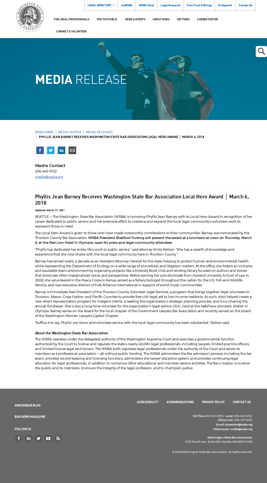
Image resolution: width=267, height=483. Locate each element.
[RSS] (58, 438)
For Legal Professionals (71, 19)
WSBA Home (44, 132)
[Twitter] (38, 438)
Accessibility (147, 402)
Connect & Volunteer (71, 31)
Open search (261, 51)
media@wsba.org (49, 177)
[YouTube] (48, 438)
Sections (183, 19)
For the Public (107, 19)
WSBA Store (146, 5)
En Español (225, 5)
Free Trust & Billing (199, 5)
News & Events (135, 19)
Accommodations (180, 402)
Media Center (69, 132)
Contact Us (245, 5)
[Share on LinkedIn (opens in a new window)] (61, 150)
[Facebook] (19, 438)
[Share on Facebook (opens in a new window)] (40, 150)
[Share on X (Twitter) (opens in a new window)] (50, 150)
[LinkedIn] (29, 438)
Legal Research (170, 5)
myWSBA (126, 5)
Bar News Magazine (30, 416)
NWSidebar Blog (28, 405)
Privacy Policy (213, 402)
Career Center (207, 19)
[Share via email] (72, 150)
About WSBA (161, 19)
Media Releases (99, 132)
